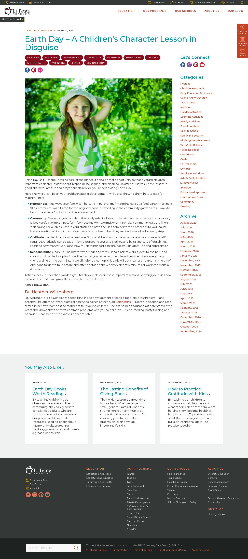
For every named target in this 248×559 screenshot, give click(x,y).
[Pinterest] (33, 70)
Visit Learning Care (96, 550)
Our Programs (155, 10)
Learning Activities (191, 116)
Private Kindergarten (138, 502)
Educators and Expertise (99, 477)
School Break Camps (138, 517)
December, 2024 (190, 317)
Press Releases (189, 149)
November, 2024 (190, 321)
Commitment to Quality (99, 482)
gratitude (113, 57)
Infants (130, 473)
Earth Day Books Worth (49, 391)
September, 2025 (190, 274)
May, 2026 (186, 236)
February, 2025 (189, 307)
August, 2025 (188, 279)
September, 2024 (191, 331)
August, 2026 (188, 222)
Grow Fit (131, 529)
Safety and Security (191, 135)
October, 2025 (189, 269)
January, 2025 (188, 312)
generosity (94, 57)
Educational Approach (193, 192)
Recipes (185, 83)
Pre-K (130, 494)
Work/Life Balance (191, 145)
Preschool (132, 490)
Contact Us (214, 502)
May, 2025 (186, 293)
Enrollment (173, 494)
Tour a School (174, 477)
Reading (185, 206)
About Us (211, 10)
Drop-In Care (134, 513)
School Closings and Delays (182, 502)
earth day (51, 57)
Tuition (171, 490)
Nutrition (185, 107)
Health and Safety (177, 482)
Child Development (192, 88)
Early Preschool (135, 486)
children (33, 57)
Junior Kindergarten (138, 498)
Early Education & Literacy (196, 93)
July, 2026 (186, 227)
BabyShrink (123, 302)
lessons (153, 57)
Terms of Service (143, 550)
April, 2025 (186, 298)
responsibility (96, 62)
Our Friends (187, 154)
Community (187, 201)
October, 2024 (189, 326)
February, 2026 (189, 251)
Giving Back (214, 490)
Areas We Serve (200, 550)
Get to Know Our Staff (193, 97)
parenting (58, 62)
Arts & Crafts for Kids (192, 178)
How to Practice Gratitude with (188, 391)
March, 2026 (188, 246)
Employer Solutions (205, 2)
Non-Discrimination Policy (172, 550)
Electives (132, 525)
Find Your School (11, 19)
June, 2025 (187, 288)
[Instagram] (189, 64)
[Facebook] (27, 70)
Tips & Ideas (187, 102)
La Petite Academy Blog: (41, 30)
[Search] (76, 548)
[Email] (40, 70)
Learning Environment (98, 486)
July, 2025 (186, 284)
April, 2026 (187, 241)
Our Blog (235, 10)
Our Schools (185, 10)
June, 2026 (187, 232)
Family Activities (190, 121)
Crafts (183, 159)
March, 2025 (187, 303)
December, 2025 (190, 260)
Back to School (189, 130)
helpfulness (134, 57)
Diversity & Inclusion (218, 473)
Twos (129, 482)
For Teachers (188, 164)
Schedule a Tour (42, 2)
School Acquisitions (218, 482)
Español (230, 2)
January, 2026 (188, 255)
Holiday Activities (190, 112)
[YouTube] (202, 64)
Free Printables (189, 126)
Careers (179, 2)
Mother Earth (36, 62)
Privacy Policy (120, 550)
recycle (75, 62)
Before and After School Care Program (140, 507)
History (211, 494)
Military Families (176, 498)
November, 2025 (190, 265)
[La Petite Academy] (16, 11)
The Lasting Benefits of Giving (124, 391)
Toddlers (131, 477)
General (185, 168)
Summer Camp (189, 182)
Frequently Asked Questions (223, 498)
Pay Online (158, 2)
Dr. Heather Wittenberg (49, 291)
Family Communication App (182, 486)
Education (126, 10)
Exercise (185, 187)
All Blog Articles (216, 514)
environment (72, 57)
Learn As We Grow (191, 197)
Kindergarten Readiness (195, 140)
